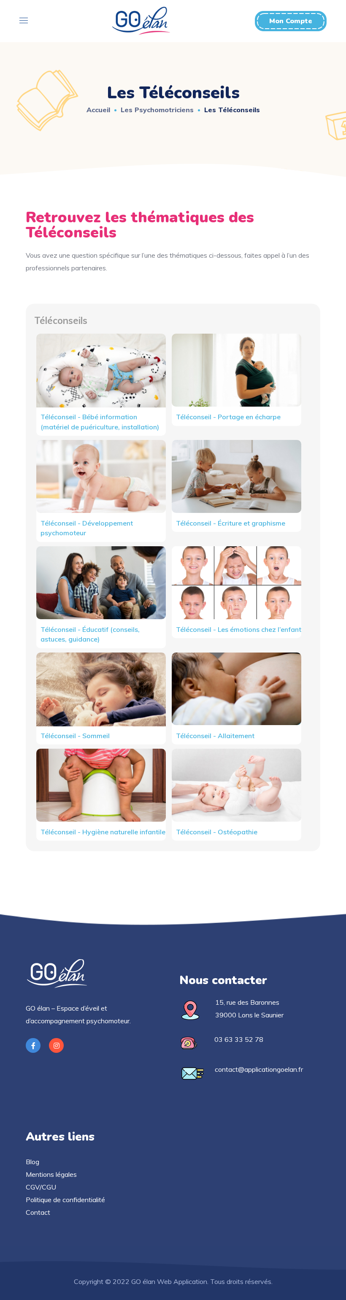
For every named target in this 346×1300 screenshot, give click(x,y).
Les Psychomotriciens (157, 109)
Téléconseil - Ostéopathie (216, 832)
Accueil (98, 109)
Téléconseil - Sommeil (75, 735)
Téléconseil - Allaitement (215, 735)
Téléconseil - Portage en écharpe (228, 417)
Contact (38, 1212)
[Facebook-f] (33, 1045)
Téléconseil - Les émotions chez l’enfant (238, 629)
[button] (291, 21)
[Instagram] (56, 1045)
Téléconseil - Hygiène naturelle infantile (103, 832)
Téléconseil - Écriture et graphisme (230, 523)
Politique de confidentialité (65, 1199)
